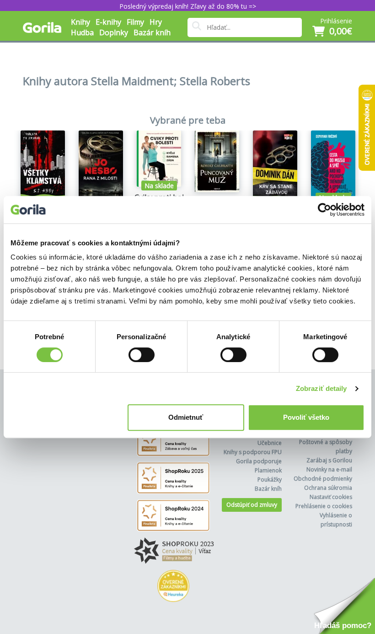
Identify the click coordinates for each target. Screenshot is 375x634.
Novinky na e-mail (329, 469)
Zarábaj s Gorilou (329, 460)
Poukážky (269, 479)
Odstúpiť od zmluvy (251, 505)
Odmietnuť (185, 417)
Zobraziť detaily (321, 388)
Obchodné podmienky (323, 478)
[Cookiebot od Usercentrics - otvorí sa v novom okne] (324, 210)
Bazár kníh (152, 32)
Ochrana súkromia (328, 488)
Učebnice (269, 443)
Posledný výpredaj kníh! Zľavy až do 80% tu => (187, 6)
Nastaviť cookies (331, 497)
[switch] (142, 354)
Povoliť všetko (306, 417)
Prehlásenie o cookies (323, 506)
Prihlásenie (336, 20)
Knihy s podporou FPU (253, 452)
